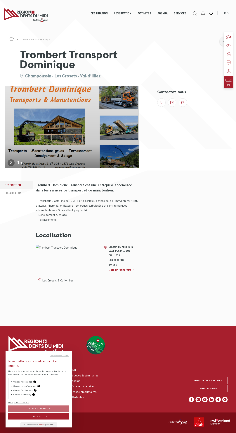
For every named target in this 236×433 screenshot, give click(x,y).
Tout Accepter (38, 416)
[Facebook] (191, 399)
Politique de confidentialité (18, 402)
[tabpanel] (72, 127)
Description (13, 185)
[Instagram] (198, 399)
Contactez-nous (208, 388)
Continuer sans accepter (59, 355)
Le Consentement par (38, 425)
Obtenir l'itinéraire (120, 269)
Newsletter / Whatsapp (208, 380)
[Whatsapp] (225, 399)
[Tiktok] (218, 399)
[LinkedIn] (211, 399)
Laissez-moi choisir (38, 408)
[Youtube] (205, 399)
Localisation (13, 193)
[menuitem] (99, 16)
